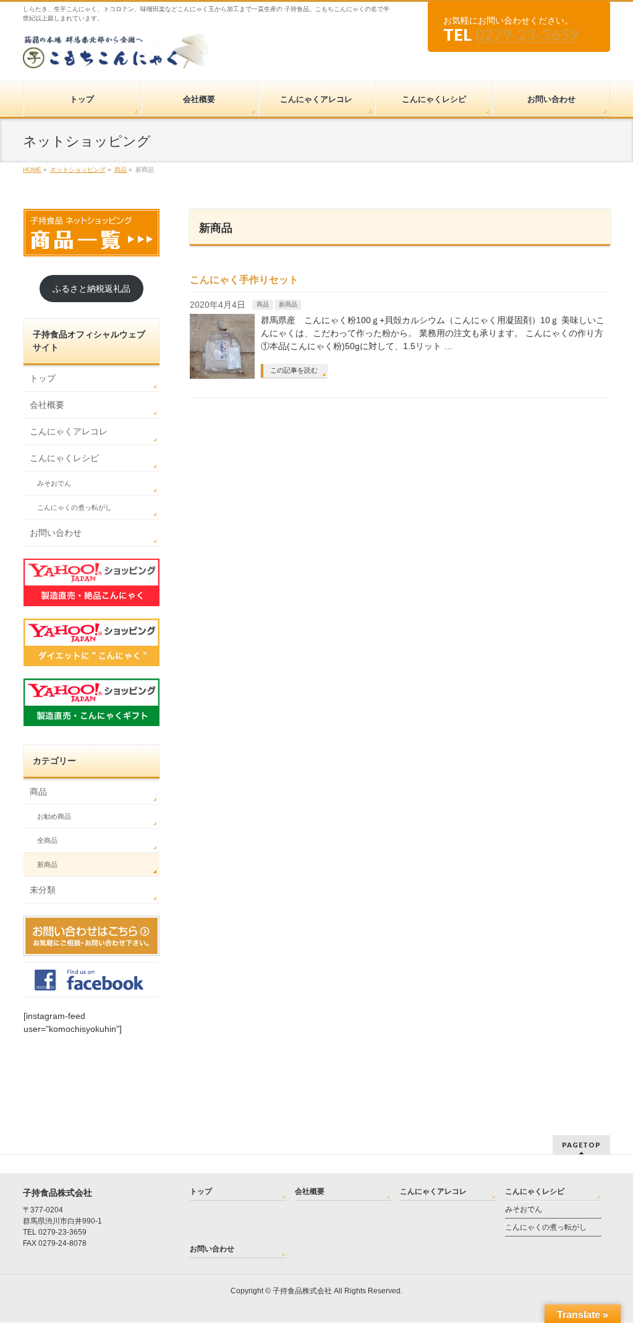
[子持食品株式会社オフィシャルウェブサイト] (115, 54)
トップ (43, 378)
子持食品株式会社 (302, 1291)
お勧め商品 (54, 816)
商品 (263, 304)
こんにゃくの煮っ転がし (74, 507)
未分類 (43, 890)
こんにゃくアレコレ (69, 431)
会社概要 (47, 405)
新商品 (288, 304)
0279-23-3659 (527, 34)
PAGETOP (581, 1145)
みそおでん (54, 483)
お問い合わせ (56, 533)
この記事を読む (294, 370)
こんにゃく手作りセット (244, 279)
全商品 (47, 840)
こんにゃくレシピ (64, 458)
